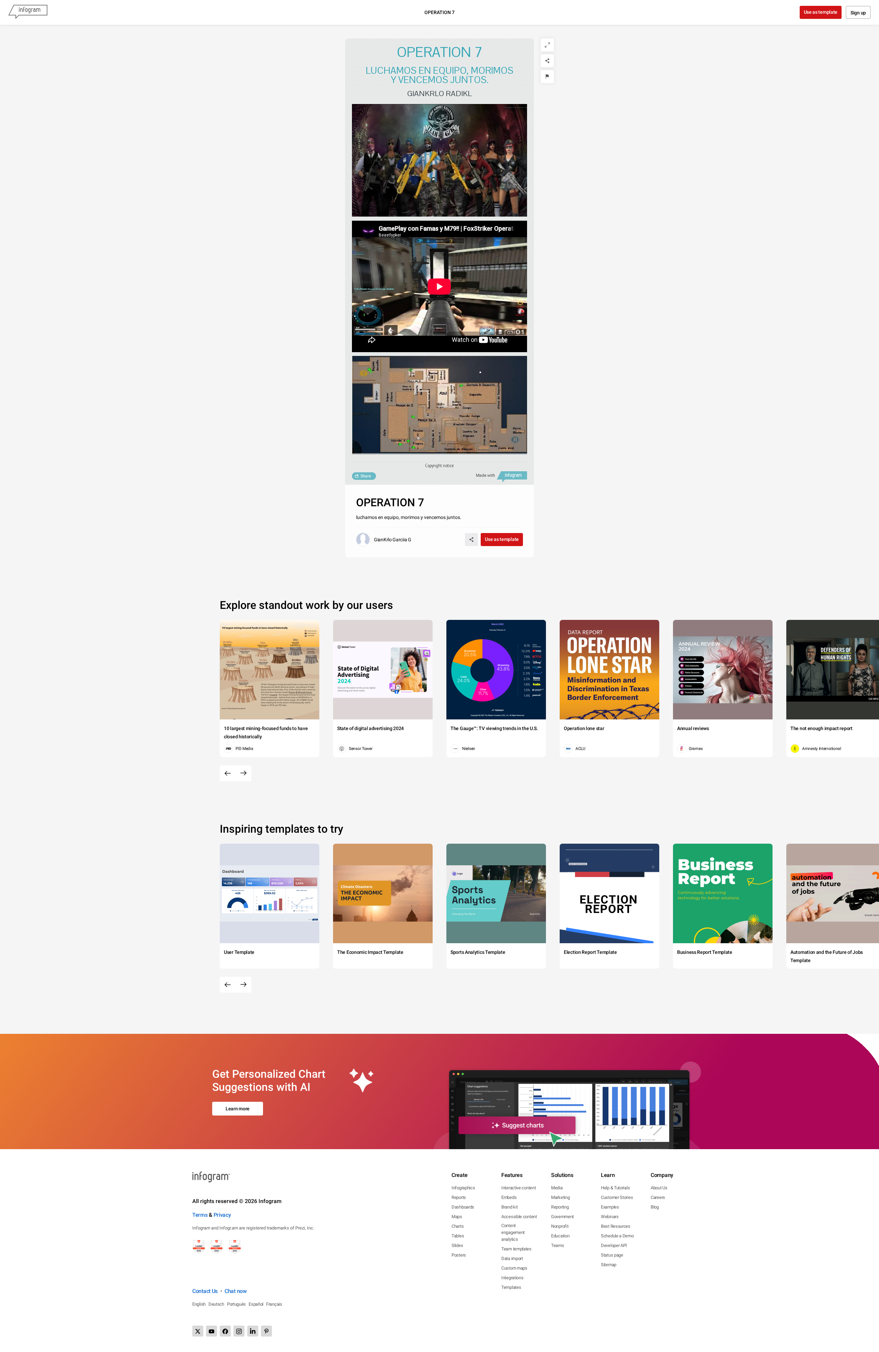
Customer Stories (617, 1197)
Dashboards (463, 1207)
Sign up (858, 12)
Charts (458, 1226)
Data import (512, 1258)
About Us (659, 1187)
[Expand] (547, 44)
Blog (655, 1207)
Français (274, 1304)
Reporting (560, 1207)
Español (256, 1304)
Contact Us (205, 1291)
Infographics (463, 1187)
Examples (610, 1207)
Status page (612, 1255)
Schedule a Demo (617, 1235)
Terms (200, 1215)
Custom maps (514, 1268)
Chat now (236, 1291)
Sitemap (608, 1264)
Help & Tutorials (615, 1187)
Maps (457, 1216)
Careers (658, 1197)
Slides (457, 1245)
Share (366, 476)
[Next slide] (243, 773)
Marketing (560, 1197)
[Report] (547, 76)
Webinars (610, 1216)
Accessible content (519, 1216)
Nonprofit (559, 1226)
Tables (458, 1235)
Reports (459, 1197)
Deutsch (216, 1304)
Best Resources (615, 1226)
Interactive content (518, 1187)
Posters (459, 1255)
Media (557, 1187)
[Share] (547, 60)
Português (236, 1304)
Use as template (821, 12)
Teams (557, 1245)
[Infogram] (27, 12)
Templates (511, 1287)
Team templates (516, 1248)
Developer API (614, 1245)
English (199, 1304)
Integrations (512, 1277)
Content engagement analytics (513, 1232)
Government (562, 1216)
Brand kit (509, 1207)
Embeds (508, 1197)
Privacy (222, 1215)
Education (560, 1235)
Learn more (238, 1108)
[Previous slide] (227, 773)
